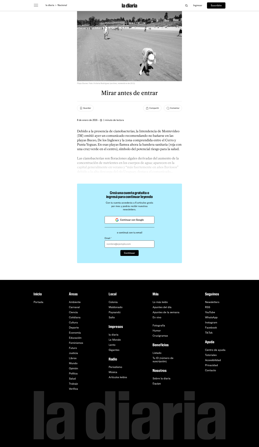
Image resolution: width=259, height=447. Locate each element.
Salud (72, 378)
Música (113, 372)
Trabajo (73, 383)
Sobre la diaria (161, 378)
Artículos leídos (118, 377)
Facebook (211, 327)
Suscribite (216, 5)
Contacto (210, 370)
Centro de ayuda (215, 350)
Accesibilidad (213, 360)
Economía (75, 332)
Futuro (73, 348)
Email (108, 238)
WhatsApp (211, 317)
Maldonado (115, 307)
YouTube (210, 312)
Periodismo (115, 367)
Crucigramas (160, 335)
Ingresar (197, 5)
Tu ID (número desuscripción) (163, 359)
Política (73, 373)
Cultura (73, 322)
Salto (112, 317)
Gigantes (114, 350)
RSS (207, 307)
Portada (38, 302)
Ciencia (73, 312)
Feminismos (76, 343)
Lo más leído (160, 302)
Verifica (73, 388)
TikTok (209, 332)
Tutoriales (211, 355)
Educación (75, 337)
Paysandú (115, 312)
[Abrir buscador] (186, 5)
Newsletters (212, 302)
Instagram (211, 322)
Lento (112, 344)
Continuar (129, 253)
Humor (157, 330)
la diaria (50, 5)
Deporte (74, 327)
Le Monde (115, 339)
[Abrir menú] (36, 5)
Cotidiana (74, 317)
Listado (157, 353)
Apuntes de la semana (166, 312)
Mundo (73, 363)
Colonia (113, 302)
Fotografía (159, 325)
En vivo (157, 317)
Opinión (73, 368)
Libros (72, 358)
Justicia (73, 353)
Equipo (157, 383)
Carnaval (74, 307)
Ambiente (75, 302)
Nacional (62, 5)
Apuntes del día (162, 307)
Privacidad (211, 365)
